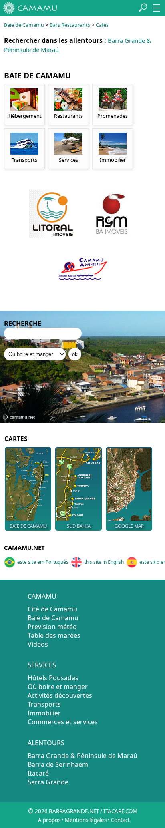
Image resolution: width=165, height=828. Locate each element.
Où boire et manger (58, 686)
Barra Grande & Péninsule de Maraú (82, 755)
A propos (49, 820)
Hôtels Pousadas (53, 677)
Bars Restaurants (70, 25)
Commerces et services (63, 721)
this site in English (104, 562)
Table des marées (54, 635)
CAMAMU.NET (24, 547)
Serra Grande (48, 782)
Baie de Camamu (24, 25)
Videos (38, 644)
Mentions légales (86, 820)
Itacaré (38, 773)
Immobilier (44, 713)
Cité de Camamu (52, 609)
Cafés (102, 25)
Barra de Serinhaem (58, 764)
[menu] (156, 8)
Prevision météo (52, 626)
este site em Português (42, 562)
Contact (120, 820)
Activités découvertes (60, 695)
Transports (44, 704)
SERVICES (42, 665)
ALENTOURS (46, 742)
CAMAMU (42, 596)
